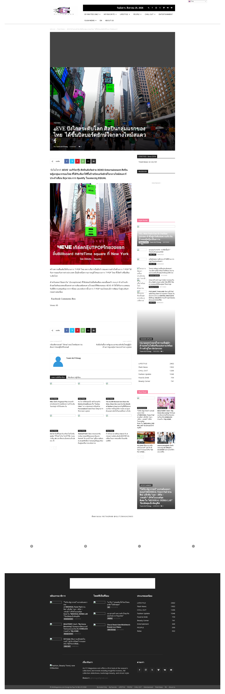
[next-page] (55, 447)
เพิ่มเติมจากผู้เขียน (74, 377)
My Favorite (109, 14)
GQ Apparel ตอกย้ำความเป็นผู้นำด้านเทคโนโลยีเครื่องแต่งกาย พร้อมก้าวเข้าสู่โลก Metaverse (156, 345)
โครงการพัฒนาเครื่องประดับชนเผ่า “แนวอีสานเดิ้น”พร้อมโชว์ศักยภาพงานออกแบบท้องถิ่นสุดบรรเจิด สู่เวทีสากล (161, 271)
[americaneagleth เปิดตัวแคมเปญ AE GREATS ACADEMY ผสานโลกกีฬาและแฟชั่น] (166, 437)
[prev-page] (51, 447)
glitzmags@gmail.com (99, 678)
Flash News (90, 20)
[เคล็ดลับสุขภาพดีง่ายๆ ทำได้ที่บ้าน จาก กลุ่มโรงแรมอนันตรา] (141, 261)
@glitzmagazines (123, 516)
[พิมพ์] (93, 161)
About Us (109, 20)
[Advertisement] (112, 49)
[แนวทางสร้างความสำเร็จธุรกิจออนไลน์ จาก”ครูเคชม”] (99, 616)
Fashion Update (154, 275)
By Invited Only (92, 14)
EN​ (101, 20)
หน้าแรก (52, 29)
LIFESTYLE (124, 14)
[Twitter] (160, 7)
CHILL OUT (149, 14)
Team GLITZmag (62, 146)
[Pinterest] (77, 161)
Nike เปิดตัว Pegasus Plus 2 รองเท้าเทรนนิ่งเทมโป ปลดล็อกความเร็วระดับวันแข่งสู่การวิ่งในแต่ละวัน (62, 404)
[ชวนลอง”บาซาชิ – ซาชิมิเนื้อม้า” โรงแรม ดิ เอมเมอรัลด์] (141, 252)
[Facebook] (152, 7)
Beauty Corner (143, 242)
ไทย (192, 1)
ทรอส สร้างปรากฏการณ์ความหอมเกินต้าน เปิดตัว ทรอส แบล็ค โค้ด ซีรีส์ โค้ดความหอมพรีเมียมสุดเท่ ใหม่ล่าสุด (161, 282)
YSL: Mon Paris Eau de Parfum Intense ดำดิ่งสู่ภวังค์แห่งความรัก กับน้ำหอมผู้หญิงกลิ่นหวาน (155, 236)
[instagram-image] (32, 546)
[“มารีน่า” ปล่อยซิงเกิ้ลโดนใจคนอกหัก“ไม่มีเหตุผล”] (99, 605)
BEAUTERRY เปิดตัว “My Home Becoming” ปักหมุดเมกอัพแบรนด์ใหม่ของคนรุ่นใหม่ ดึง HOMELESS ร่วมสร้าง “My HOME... (166, 415)
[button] (148, 8)
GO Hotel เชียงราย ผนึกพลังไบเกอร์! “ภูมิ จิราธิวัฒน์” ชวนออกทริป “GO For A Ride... (74, 641)
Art (109, 607)
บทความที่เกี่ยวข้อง (58, 377)
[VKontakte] (167, 7)
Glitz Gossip (111, 629)
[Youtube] (171, 7)
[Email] (88, 161)
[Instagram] (156, 7)
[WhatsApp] (83, 161)
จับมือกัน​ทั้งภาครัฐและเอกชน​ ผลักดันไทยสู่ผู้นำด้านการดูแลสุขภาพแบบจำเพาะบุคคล (113, 346)
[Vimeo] (164, 7)
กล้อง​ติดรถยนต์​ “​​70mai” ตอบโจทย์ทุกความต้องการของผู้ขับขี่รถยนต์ (66, 346)
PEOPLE (136, 14)
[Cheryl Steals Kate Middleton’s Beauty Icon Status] (99, 628)
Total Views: (144, 162)
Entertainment (166, 14)
